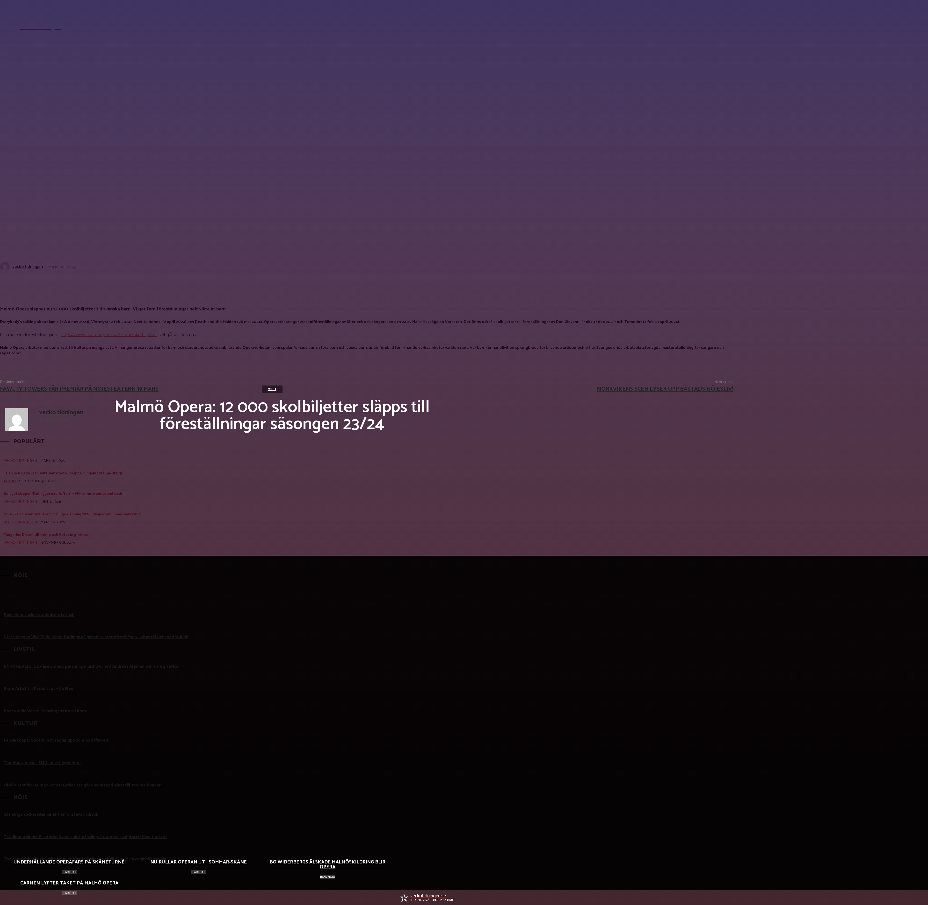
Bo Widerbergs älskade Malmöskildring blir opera (327, 864)
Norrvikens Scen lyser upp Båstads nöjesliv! (665, 389)
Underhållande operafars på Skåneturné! (69, 862)
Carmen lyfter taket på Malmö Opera (69, 883)
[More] (144, 283)
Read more (69, 872)
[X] (524, 897)
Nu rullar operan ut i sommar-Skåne (198, 862)
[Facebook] (507, 897)
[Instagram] (515, 897)
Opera (272, 389)
